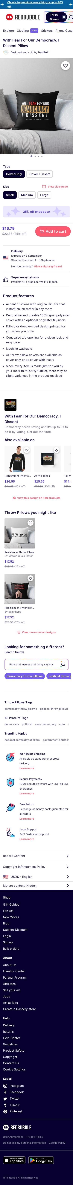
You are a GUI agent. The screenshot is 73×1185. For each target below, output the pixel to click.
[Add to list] (65, 65)
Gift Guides (11, 904)
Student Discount (15, 930)
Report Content (14, 856)
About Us (9, 965)
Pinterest (16, 1111)
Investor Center (14, 971)
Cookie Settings (14, 1069)
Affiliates (9, 984)
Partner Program (15, 977)
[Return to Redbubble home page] (23, 17)
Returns (8, 1031)
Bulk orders (11, 948)
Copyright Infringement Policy (24, 867)
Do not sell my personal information (24, 1142)
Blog (6, 923)
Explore (8, 30)
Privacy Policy (34, 1136)
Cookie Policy (57, 1142)
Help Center (11, 1038)
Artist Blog (10, 1003)
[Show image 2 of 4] (35, 156)
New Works (11, 917)
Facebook (17, 1092)
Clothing (27, 30)
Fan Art (8, 911)
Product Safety (13, 1050)
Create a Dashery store (19, 1009)
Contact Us (11, 1063)
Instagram (17, 1086)
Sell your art (11, 990)
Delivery (9, 1025)
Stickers (47, 30)
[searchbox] (36, 664)
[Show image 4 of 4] (41, 156)
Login (7, 936)
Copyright (10, 1057)
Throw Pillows (14, 702)
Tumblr (14, 1105)
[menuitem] (8, 30)
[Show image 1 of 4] (31, 156)
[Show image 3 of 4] (38, 156)
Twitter (15, 1098)
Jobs (6, 996)
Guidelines (10, 1044)
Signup (8, 942)
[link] (24, 676)
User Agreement (13, 1136)
